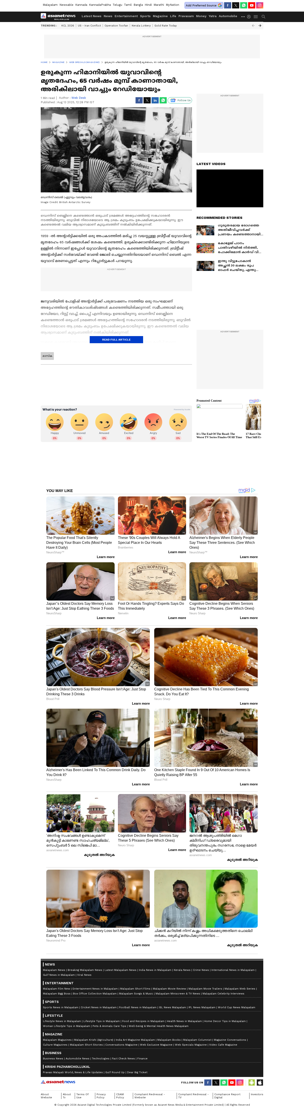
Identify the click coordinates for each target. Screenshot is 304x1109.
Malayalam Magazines (57, 1039)
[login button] (250, 17)
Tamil (128, 4)
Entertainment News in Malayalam (95, 988)
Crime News (201, 970)
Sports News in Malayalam (60, 1007)
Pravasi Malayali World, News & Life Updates (73, 1072)
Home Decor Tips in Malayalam (225, 1021)
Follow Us (184, 100)
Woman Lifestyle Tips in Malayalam (66, 1026)
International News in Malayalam (233, 970)
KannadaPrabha (100, 4)
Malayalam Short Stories (86, 1044)
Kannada (81, 4)
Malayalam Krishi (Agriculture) (93, 1039)
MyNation (172, 4)
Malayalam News (54, 970)
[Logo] (60, 17)
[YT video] (251, 5)
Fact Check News (123, 1058)
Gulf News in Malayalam (59, 974)
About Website (46, 1096)
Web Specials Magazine (191, 1044)
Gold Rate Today (165, 25)
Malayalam (50, 4)
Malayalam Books (169, 1039)
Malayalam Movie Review (169, 988)
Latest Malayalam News (120, 970)
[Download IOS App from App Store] (259, 1082)
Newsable (66, 4)
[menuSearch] (263, 16)
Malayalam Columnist (197, 1039)
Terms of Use (82, 1096)
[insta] (259, 5)
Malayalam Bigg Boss (57, 993)
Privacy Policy (101, 1096)
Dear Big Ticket (137, 1072)
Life (173, 16)
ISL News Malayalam (172, 1007)
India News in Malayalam (155, 970)
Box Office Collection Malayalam (95, 993)
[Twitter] (235, 5)
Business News (53, 1058)
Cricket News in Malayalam (99, 1007)
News (108, 16)
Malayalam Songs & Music (136, 993)
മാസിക (47, 355)
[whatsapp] (243, 5)
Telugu (117, 4)
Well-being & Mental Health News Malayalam (158, 1026)
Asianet (58, 1082)
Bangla (138, 4)
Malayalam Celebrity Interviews (223, 993)
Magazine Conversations (230, 1039)
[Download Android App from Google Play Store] (251, 1082)
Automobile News (77, 1058)
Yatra (213, 16)
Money (201, 16)
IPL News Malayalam (201, 1007)
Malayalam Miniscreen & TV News (178, 993)
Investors (257, 1094)
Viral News (84, 974)
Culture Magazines (55, 1044)
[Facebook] (227, 5)
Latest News (91, 16)
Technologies (100, 1058)
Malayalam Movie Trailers (205, 988)
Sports (145, 16)
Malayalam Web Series (240, 988)
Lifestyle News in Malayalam (62, 1021)
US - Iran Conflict (89, 25)
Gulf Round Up (115, 1072)
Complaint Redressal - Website (149, 1096)
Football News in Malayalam (137, 1007)
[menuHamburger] (256, 16)
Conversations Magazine (121, 1044)
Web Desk (78, 97)
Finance (142, 1058)
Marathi (159, 4)
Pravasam (186, 16)
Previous (253, 25)
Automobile (228, 16)
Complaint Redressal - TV (193, 1096)
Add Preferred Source (201, 5)
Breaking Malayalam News (85, 970)
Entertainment (126, 16)
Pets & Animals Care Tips (109, 1026)
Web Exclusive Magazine (156, 1044)
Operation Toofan (116, 25)
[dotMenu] (243, 16)
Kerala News (182, 970)
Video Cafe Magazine (223, 1044)
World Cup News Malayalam (236, 1007)
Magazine (160, 16)
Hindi (148, 4)
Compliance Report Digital (227, 1096)
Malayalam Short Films (135, 988)
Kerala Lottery (141, 25)
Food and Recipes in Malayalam (143, 1021)
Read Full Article (116, 339)
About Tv (67, 1096)
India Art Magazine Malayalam (135, 1039)
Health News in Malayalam (184, 1021)
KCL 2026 (67, 25)
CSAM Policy (120, 1096)
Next (260, 25)
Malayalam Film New (56, 988)
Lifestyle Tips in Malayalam (101, 1021)
